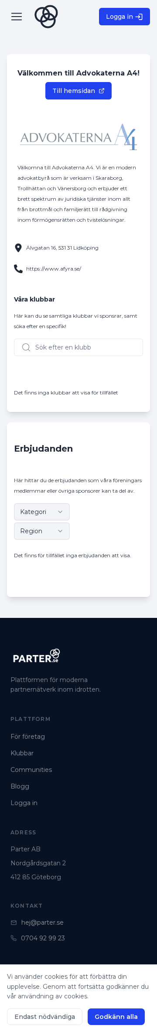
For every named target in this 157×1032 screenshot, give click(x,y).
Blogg (19, 786)
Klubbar (22, 753)
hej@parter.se (42, 922)
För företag (27, 737)
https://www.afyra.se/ (53, 268)
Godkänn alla (116, 1017)
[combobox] (42, 512)
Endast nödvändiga (44, 1017)
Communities (31, 770)
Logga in (119, 17)
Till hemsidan (73, 91)
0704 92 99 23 (43, 938)
